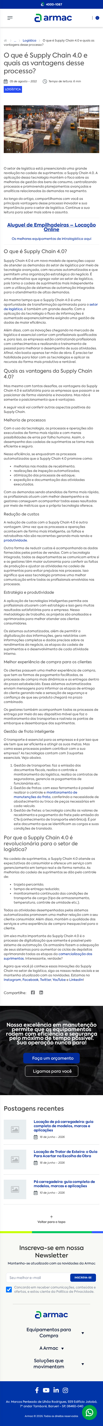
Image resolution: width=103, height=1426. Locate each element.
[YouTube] (46, 1390)
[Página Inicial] (6, 41)
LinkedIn (76, 980)
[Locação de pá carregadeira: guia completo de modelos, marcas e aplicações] (15, 1129)
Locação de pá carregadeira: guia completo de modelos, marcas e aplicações (63, 1126)
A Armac (49, 1348)
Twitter (45, 980)
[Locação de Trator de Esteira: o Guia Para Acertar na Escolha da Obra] (15, 1159)
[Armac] (53, 18)
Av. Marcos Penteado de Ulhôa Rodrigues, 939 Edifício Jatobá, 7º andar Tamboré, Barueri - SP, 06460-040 (51, 1404)
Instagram (12, 980)
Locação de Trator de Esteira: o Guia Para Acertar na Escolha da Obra (65, 1153)
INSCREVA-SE (83, 1277)
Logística (29, 41)
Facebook (30, 980)
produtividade (15, 540)
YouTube (59, 980)
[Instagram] (65, 1390)
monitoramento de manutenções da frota (45, 794)
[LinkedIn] (56, 1390)
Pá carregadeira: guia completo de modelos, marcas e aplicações (64, 1183)
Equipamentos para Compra (48, 1333)
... (15, 41)
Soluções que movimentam (49, 1364)
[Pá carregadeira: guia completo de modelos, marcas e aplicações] (15, 1189)
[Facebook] (37, 1390)
